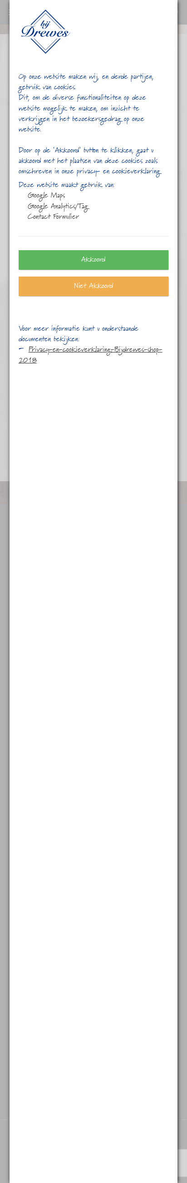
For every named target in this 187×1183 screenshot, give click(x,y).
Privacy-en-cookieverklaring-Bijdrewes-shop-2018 (90, 355)
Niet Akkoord (93, 286)
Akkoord (93, 260)
